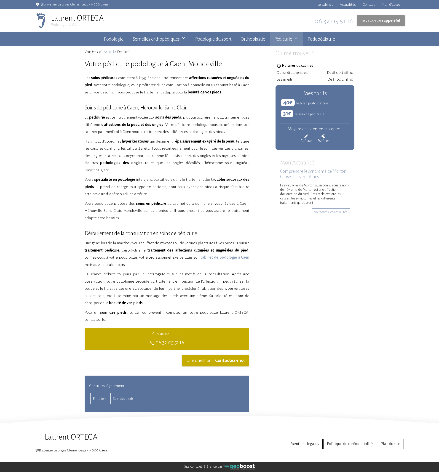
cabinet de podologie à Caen (225, 257)
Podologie (113, 39)
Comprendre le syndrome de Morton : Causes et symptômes (314, 174)
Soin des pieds (123, 398)
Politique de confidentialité (350, 444)
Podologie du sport (213, 39)
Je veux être (380, 20)
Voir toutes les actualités (330, 212)
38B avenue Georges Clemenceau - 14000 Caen (71, 442)
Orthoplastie (253, 39)
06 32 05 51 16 (333, 21)
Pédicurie (283, 39)
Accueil (109, 52)
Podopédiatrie (321, 39)
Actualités (348, 4)
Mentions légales (305, 444)
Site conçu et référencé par (203, 466)
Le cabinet (325, 4)
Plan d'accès (391, 4)
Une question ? (215, 360)
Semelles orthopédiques (156, 39)
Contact (369, 4)
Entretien (99, 398)
